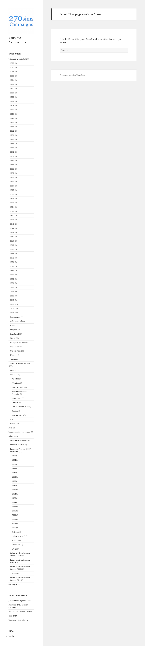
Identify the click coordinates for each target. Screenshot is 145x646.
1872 (12, 152)
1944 (12, 228)
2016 (12, 304)
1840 (12, 118)
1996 (12, 283)
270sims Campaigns (17, 40)
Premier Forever (17, 445)
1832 (12, 110)
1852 (12, 131)
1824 (12, 101)
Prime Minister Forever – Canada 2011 (20, 578)
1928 (12, 211)
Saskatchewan (18, 415)
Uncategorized (14, 584)
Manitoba (16, 383)
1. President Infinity (16, 59)
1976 (12, 262)
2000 (12, 287)
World (12, 338)
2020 (12, 308)
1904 (12, 186)
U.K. (11, 419)
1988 (12, 275)
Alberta (15, 379)
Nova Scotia (17, 398)
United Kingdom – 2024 (22, 600)
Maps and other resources (19, 432)
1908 (12, 190)
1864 (12, 143)
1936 (12, 220)
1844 (12, 122)
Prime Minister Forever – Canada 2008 (20, 567)
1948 (12, 232)
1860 (12, 139)
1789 (14, 456)
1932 (12, 215)
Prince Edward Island (21, 407)
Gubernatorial (16, 321)
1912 (12, 194)
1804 (12, 80)
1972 (12, 258)
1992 (12, 279)
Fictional (15, 532)
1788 (12, 63)
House (12, 325)
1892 (12, 173)
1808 (12, 84)
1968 (12, 253)
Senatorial (14, 334)
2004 (12, 291)
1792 (12, 67)
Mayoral (13, 330)
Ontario (15, 402)
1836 (12, 114)
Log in (11, 636)
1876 (12, 156)
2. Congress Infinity (16, 342)
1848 (12, 127)
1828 (12, 105)
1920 (12, 203)
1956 (12, 241)
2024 (12, 313)
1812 (12, 88)
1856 (12, 135)
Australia (14, 370)
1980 (12, 266)
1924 (12, 207)
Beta (10, 428)
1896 (12, 177)
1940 (12, 224)
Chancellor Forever (18, 440)
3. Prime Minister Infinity (19, 363)
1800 (12, 76)
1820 (12, 97)
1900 (12, 181)
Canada (13, 374)
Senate (13, 359)
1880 (12, 160)
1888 (12, 169)
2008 (12, 296)
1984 (12, 270)
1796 (12, 71)
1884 (12, 164)
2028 (15, 616)
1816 (12, 93)
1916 (12, 198)
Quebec (15, 411)
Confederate (15, 317)
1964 (12, 249)
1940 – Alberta (22, 620)
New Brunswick (18, 387)
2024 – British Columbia (23, 611)
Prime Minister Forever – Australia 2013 (20, 554)
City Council (15, 346)
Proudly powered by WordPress (73, 75)
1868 (12, 148)
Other (10, 436)
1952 (12, 236)
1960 (12, 245)
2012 (12, 300)
